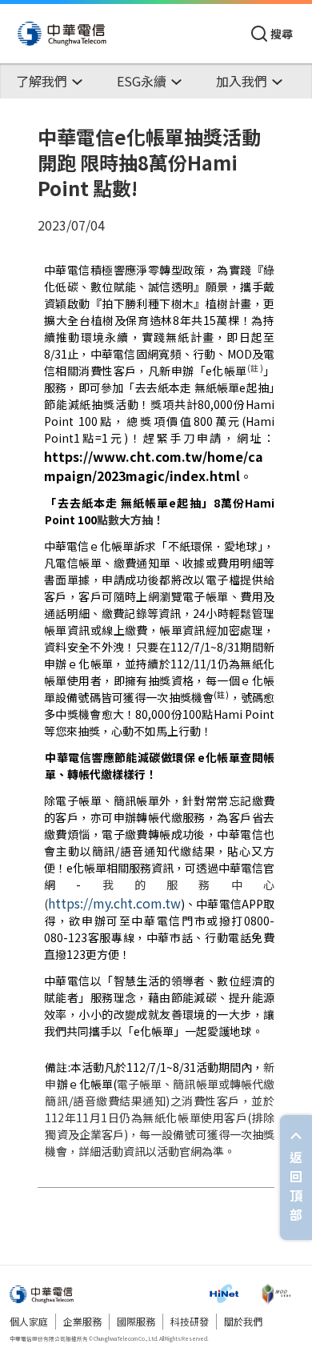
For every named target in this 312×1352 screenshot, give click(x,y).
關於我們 (243, 1321)
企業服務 (82, 1321)
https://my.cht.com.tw (114, 903)
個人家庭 (29, 1321)
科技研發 (189, 1321)
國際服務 (136, 1321)
